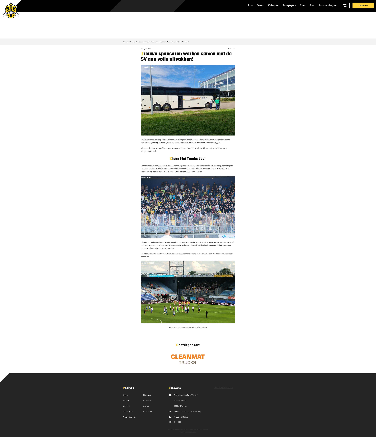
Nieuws (260, 5)
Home (250, 5)
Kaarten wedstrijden (327, 5)
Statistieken (147, 411)
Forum (302, 5)
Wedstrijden (273, 5)
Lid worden (363, 5)
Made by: (183, 432)
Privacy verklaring (181, 417)
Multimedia (146, 400)
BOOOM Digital (191, 432)
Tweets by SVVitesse (223, 387)
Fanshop (145, 406)
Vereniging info (289, 5)
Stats (312, 5)
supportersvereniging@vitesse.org (187, 411)
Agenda (126, 406)
